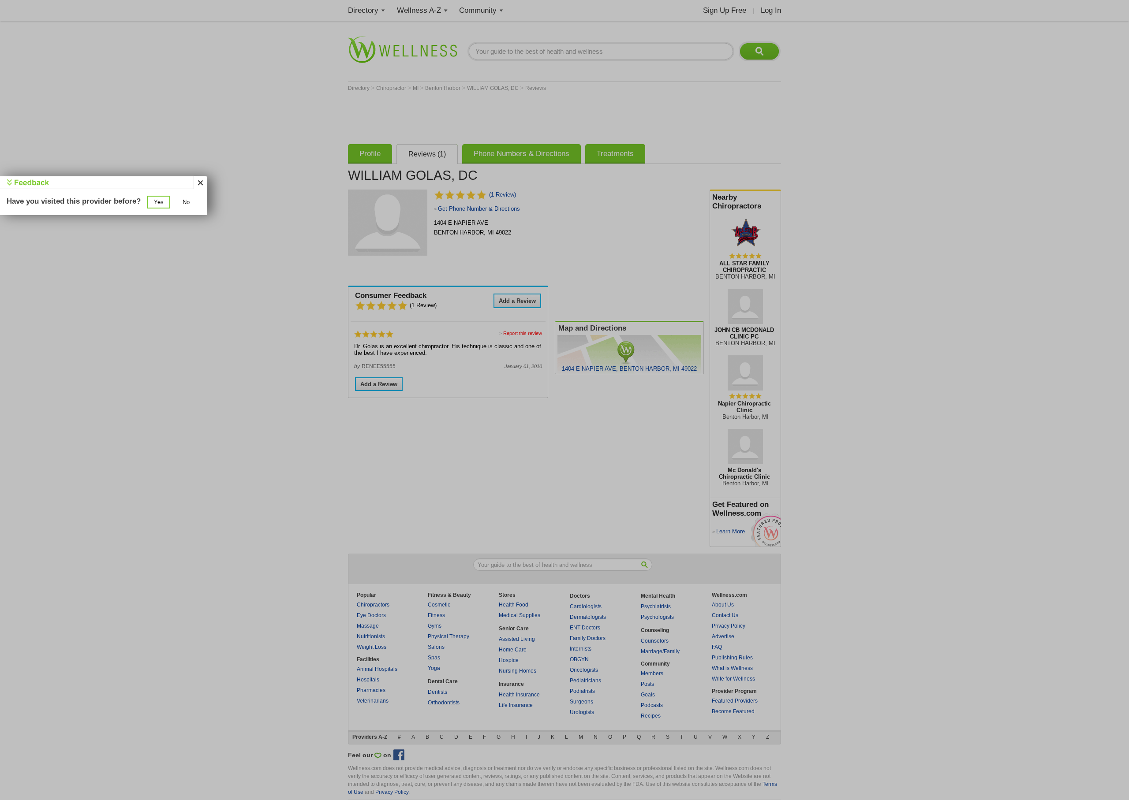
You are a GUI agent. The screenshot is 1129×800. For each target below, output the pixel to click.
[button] (158, 202)
